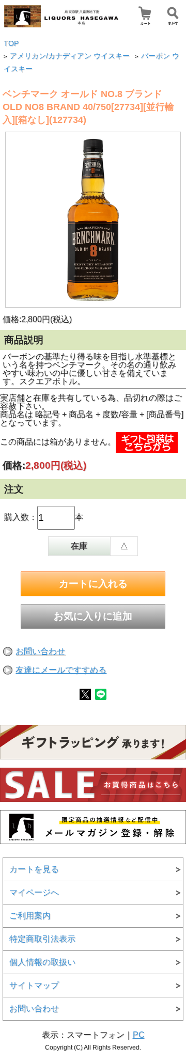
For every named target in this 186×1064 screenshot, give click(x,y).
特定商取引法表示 (42, 938)
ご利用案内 (30, 915)
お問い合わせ (40, 651)
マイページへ (34, 892)
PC (139, 1034)
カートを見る (34, 869)
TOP (11, 43)
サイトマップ (34, 985)
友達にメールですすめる (61, 669)
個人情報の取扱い (42, 962)
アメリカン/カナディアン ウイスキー (70, 56)
